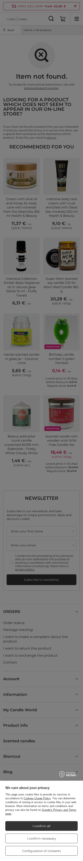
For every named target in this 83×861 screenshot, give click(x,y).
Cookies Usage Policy (37, 798)
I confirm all (41, 826)
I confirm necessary (41, 838)
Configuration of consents (41, 851)
